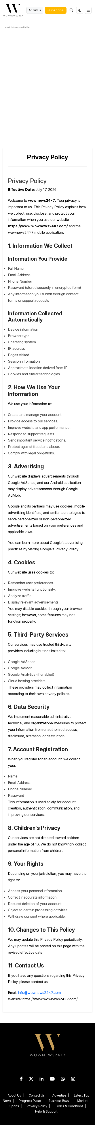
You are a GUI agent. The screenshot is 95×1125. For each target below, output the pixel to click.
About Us (35, 10)
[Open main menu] (88, 10)
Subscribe (56, 10)
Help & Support (46, 1111)
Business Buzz (59, 1101)
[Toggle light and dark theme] (79, 10)
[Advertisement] (47, 87)
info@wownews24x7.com (39, 992)
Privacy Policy (37, 1106)
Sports (14, 1106)
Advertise (59, 1095)
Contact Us (37, 1095)
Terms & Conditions (69, 1106)
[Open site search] (71, 10)
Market (82, 1101)
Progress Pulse (30, 1101)
